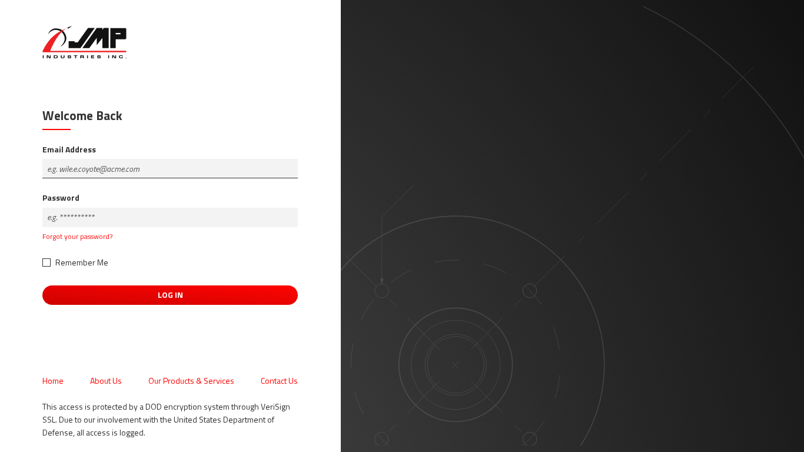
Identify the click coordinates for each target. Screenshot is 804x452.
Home (53, 380)
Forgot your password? (77, 236)
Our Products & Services (191, 380)
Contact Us (279, 380)
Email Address (69, 149)
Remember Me (81, 262)
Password (60, 197)
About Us (106, 380)
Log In (170, 294)
